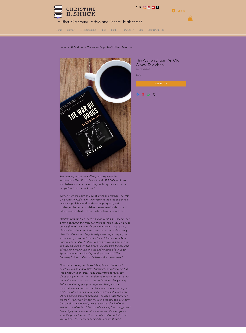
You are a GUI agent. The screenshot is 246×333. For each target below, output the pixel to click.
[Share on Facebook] (137, 94)
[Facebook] (136, 7)
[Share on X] (154, 94)
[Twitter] (140, 7)
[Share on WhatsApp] (148, 94)
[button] (190, 18)
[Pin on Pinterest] (143, 94)
